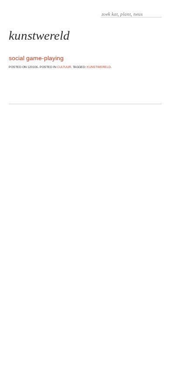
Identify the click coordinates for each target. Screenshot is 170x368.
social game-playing (36, 58)
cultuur (64, 67)
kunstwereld (99, 67)
